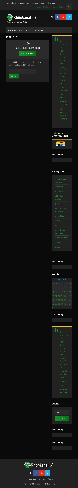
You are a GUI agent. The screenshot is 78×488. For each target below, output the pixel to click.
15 (65, 296)
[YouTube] (63, 17)
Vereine (57, 242)
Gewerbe (40, 30)
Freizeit (28, 30)
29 (65, 304)
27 (59, 304)
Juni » (59, 307)
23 (67, 300)
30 (67, 304)
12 (56, 296)
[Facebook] (57, 17)
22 (65, 300)
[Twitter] (69, 17)
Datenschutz (58, 7)
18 (53, 300)
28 (62, 304)
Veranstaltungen (61, 238)
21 (62, 300)
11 (53, 296)
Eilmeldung (59, 187)
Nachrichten (59, 216)
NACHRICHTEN (15, 30)
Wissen (57, 247)
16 (67, 296)
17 (70, 296)
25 (53, 304)
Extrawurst (59, 191)
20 (59, 300)
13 (59, 296)
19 (56, 300)
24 (70, 300)
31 (70, 304)
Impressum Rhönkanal (42, 7)
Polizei (57, 221)
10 (70, 292)
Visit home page (27, 53)
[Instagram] (52, 17)
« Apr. (54, 307)
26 (56, 304)
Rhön (56, 225)
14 (62, 296)
